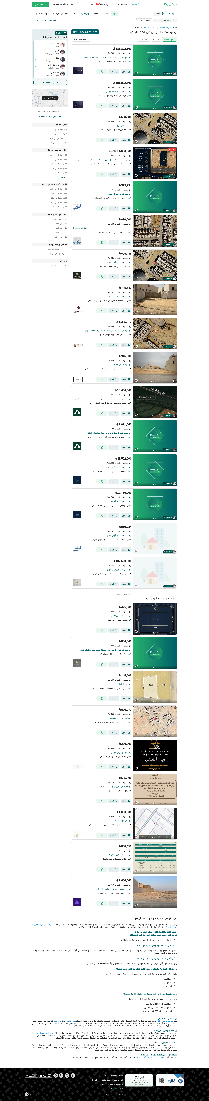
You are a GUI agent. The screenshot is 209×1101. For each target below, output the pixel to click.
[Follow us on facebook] (72, 1077)
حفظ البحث (35, 20)
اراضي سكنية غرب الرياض (58, 207)
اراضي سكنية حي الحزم (59, 164)
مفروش (156, 39)
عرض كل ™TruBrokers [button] (50, 82)
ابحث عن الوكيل (123, 4)
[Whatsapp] (101, 71)
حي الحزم (57, 1021)
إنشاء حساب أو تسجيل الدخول (63, 4)
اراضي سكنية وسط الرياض (58, 189)
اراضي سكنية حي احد (59, 160)
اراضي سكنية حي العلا (59, 194)
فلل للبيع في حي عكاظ (59, 134)
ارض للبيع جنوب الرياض (44, 1033)
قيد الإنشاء (97, 13)
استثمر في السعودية (105, 4)
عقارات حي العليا (61, 228)
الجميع (115, 13)
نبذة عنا (105, 1075)
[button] (172, 13)
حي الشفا (71, 1021)
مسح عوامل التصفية (49, 20)
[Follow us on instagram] (55, 1077)
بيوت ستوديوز (105, 1080)
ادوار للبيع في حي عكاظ (59, 130)
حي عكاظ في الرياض (165, 1021)
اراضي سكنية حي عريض (59, 169)
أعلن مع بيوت (118, 1080)
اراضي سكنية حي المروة (58, 155)
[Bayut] (170, 4)
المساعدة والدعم (117, 1075)
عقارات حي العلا (61, 224)
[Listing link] (124, 60)
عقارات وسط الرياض (60, 219)
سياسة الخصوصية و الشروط (111, 1084)
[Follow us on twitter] (67, 1077)
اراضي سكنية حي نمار (59, 173)
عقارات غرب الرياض (60, 237)
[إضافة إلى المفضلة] (136, 73)
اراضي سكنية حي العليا (59, 198)
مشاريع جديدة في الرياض (58, 254)
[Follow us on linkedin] (61, 1077)
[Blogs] (136, 4)
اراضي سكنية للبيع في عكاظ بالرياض (151, 1057)
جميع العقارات (169, 39)
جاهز (106, 13)
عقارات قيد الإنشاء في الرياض (57, 249)
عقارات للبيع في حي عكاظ (58, 143)
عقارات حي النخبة (61, 233)
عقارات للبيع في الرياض (59, 266)
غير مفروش (144, 39)
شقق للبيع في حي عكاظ (58, 138)
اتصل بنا (94, 1080)
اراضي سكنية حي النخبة (59, 203)
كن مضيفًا (89, 4)
